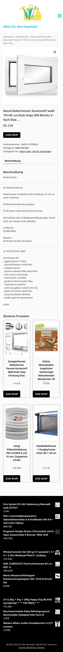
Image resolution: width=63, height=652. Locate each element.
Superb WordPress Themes (31, 647)
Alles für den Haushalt (20, 27)
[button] (55, 52)
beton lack (25, 151)
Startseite (8, 36)
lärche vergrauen (42, 151)
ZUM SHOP (12, 135)
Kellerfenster (22, 36)
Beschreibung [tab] (13, 160)
